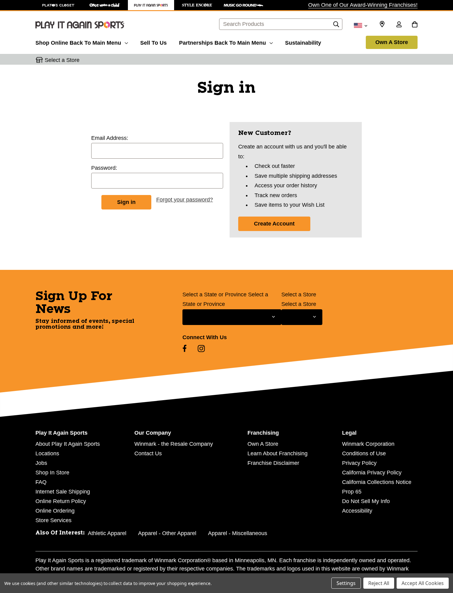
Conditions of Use (364, 453)
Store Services (53, 520)
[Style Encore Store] (197, 5)
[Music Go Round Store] (243, 5)
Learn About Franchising (277, 453)
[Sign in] (398, 25)
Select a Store (298, 294)
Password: (104, 168)
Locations (47, 453)
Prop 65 (351, 492)
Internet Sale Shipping (62, 492)
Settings (346, 583)
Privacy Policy (359, 463)
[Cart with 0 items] (415, 25)
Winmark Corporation (368, 444)
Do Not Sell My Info (366, 501)
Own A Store (391, 42)
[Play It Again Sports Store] (151, 5)
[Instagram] (201, 348)
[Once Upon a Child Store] (105, 5)
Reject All (378, 583)
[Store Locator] (382, 24)
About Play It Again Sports (67, 444)
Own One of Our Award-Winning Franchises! (363, 5)
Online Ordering (55, 511)
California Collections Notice (376, 482)
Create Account (274, 224)
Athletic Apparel (107, 533)
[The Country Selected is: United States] (360, 24)
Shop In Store (52, 472)
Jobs (41, 463)
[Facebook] (184, 348)
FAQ (41, 482)
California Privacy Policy (372, 472)
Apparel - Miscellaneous (237, 533)
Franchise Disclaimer (273, 463)
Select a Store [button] (62, 60)
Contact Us (148, 453)
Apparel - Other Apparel (167, 533)
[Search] (336, 26)
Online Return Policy (60, 501)
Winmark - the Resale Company (173, 444)
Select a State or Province (214, 294)
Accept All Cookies (423, 583)
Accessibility (357, 511)
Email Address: (109, 138)
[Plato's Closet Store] (58, 5)
